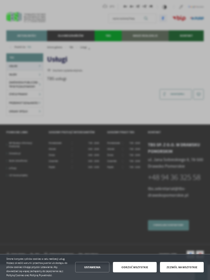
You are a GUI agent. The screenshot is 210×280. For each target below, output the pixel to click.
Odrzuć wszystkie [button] (134, 267)
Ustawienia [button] (92, 267)
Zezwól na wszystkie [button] (182, 267)
